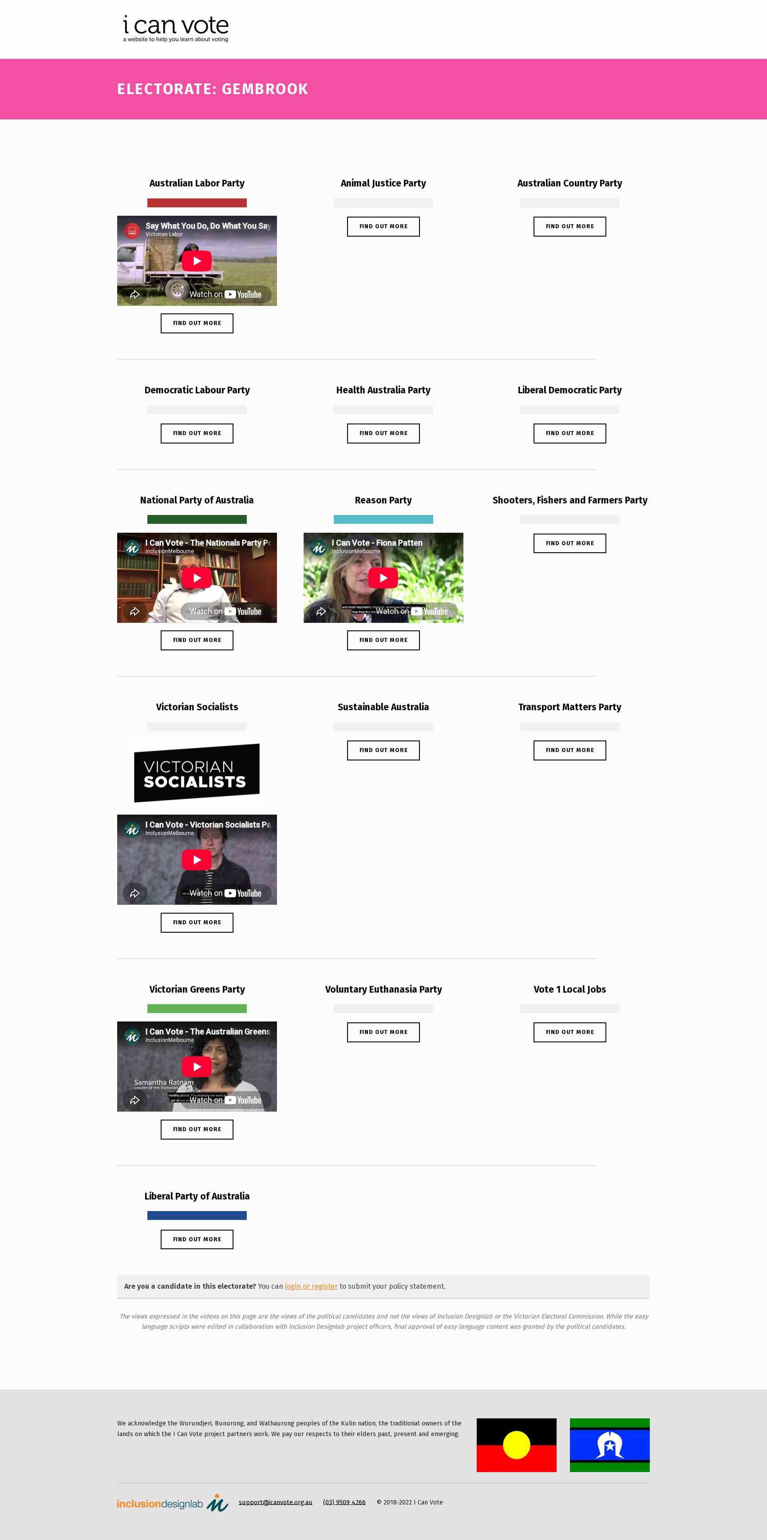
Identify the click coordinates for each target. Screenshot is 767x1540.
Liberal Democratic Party (570, 390)
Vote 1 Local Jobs (570, 989)
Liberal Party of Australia (197, 1196)
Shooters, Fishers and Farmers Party (570, 500)
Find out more (197, 323)
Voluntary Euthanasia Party (383, 989)
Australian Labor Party (197, 183)
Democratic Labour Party (197, 390)
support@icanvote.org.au (275, 1502)
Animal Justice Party (383, 183)
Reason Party (383, 500)
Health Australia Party (383, 390)
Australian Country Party (570, 183)
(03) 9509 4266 (344, 1502)
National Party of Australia (197, 500)
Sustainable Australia (383, 707)
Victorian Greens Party (197, 989)
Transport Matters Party (569, 707)
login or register (311, 1286)
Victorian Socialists (197, 707)
